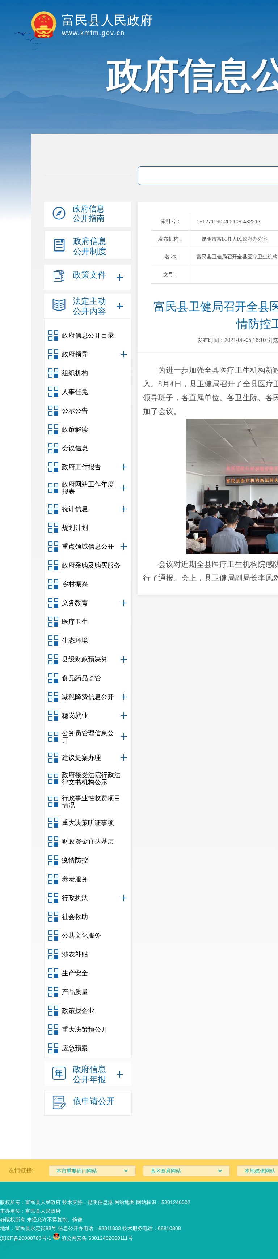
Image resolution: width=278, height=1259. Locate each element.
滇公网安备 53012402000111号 (96, 1238)
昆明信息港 (100, 1202)
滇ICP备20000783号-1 (25, 1238)
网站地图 (124, 1202)
